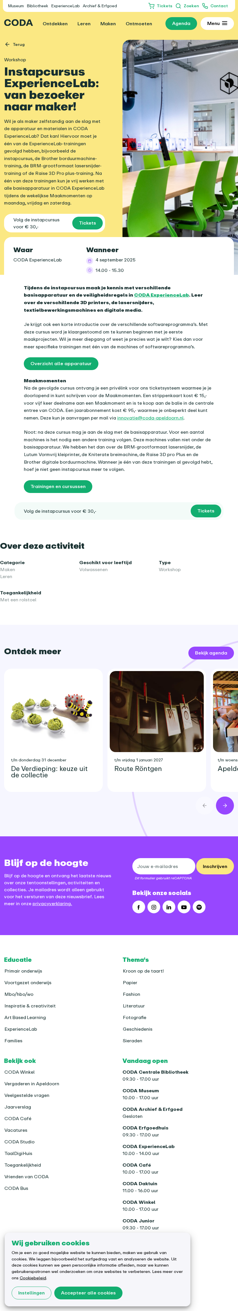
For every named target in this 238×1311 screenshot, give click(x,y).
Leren (6, 576)
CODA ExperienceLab (37, 260)
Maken (7, 569)
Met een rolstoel (18, 599)
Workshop (170, 569)
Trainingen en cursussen (58, 486)
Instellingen (31, 1293)
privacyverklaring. (52, 903)
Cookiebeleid (33, 1277)
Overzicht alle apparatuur (61, 363)
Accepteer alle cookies (88, 1293)
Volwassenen (93, 569)
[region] (119, 725)
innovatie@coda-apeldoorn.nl (150, 418)
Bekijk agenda (211, 653)
